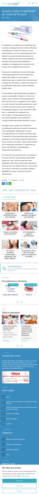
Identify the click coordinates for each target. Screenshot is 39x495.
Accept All (19, 481)
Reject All (19, 491)
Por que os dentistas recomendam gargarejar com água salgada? (10, 254)
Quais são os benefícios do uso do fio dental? (10, 215)
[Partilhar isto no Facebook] (3, 183)
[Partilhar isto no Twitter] (6, 183)
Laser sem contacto (10, 295)
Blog (8, 17)
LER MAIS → (7, 340)
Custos (5, 190)
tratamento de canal (22, 190)
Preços (11, 190)
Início (3, 17)
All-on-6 (29, 295)
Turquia (33, 190)
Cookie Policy (26, 476)
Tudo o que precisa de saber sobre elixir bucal (10, 328)
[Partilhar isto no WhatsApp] (10, 183)
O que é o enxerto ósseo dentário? (10, 233)
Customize (19, 486)
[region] (19, 480)
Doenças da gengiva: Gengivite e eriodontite (29, 215)
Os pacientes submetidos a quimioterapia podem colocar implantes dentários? (26, 331)
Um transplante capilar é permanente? (29, 234)
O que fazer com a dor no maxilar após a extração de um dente (29, 253)
